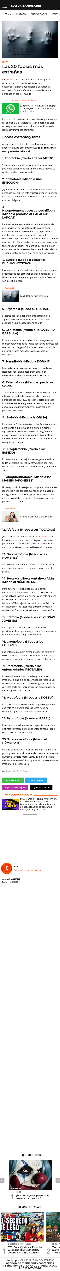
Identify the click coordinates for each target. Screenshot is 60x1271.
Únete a (13, 780)
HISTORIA (21, 14)
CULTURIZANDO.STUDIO (37, 1260)
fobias (10, 79)
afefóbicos (46, 536)
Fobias (5, 62)
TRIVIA (8, 14)
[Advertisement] (30, 1018)
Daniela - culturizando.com (27, 870)
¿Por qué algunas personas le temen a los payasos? (32, 1197)
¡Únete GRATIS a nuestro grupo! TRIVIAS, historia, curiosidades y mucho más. (38, 108)
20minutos (24, 771)
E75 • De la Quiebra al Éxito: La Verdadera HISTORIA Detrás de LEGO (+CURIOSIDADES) (25, 1250)
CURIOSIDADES (39, 14)
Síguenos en (15, 787)
